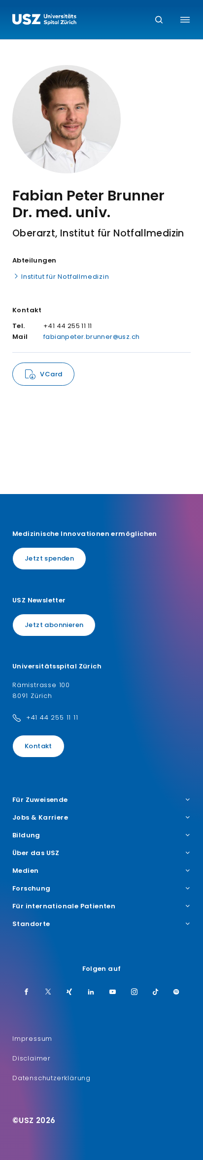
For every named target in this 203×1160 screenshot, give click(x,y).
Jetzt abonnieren (54, 625)
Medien (25, 870)
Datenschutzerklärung (51, 1078)
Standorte (31, 924)
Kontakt (38, 746)
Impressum (32, 1038)
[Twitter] (48, 992)
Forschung (31, 888)
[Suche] (159, 20)
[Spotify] (176, 992)
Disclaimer (31, 1058)
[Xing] (69, 992)
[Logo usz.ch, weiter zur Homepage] (44, 21)
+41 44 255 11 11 (52, 717)
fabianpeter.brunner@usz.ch (91, 336)
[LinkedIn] (91, 992)
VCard (51, 374)
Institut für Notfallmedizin (65, 276)
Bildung (26, 835)
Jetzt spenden (49, 558)
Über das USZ (36, 853)
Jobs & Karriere (40, 817)
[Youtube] (112, 992)
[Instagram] (134, 992)
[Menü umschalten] (185, 20)
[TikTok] (156, 992)
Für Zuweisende (40, 799)
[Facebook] (26, 992)
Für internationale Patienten (63, 906)
